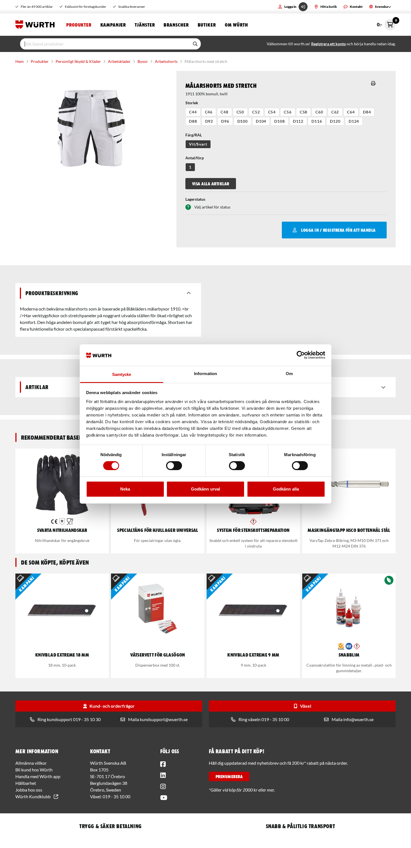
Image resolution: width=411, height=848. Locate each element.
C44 (193, 112)
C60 (319, 112)
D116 (316, 121)
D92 (209, 121)
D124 (354, 121)
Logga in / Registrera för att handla (338, 230)
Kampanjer (113, 24)
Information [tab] (205, 373)
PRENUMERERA (229, 776)
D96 (225, 121)
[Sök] (195, 43)
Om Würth (236, 24)
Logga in (290, 6)
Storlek (191, 102)
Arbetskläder (119, 61)
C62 (335, 112)
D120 (335, 121)
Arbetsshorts (166, 61)
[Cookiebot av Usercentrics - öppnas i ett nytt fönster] (300, 355)
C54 (272, 112)
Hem (19, 61)
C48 (224, 112)
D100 (242, 121)
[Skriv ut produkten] (373, 83)
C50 (240, 112)
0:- (386, 23)
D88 (193, 121)
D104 (261, 121)
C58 (304, 112)
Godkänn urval (205, 489)
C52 (256, 112)
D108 (279, 121)
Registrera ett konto (328, 43)
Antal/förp (194, 157)
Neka (125, 489)
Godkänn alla (286, 489)
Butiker (207, 24)
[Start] (36, 24)
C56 (288, 112)
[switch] (174, 465)
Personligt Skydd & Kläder (78, 61)
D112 (298, 121)
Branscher (176, 24)
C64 (351, 112)
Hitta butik (328, 6)
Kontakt (356, 6)
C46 (209, 112)
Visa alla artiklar (210, 183)
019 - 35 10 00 (116, 796)
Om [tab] (289, 373)
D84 (367, 112)
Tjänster (145, 24)
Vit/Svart (198, 144)
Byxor (143, 61)
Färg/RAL (193, 134)
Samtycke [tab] (121, 374)
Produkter (78, 24)
